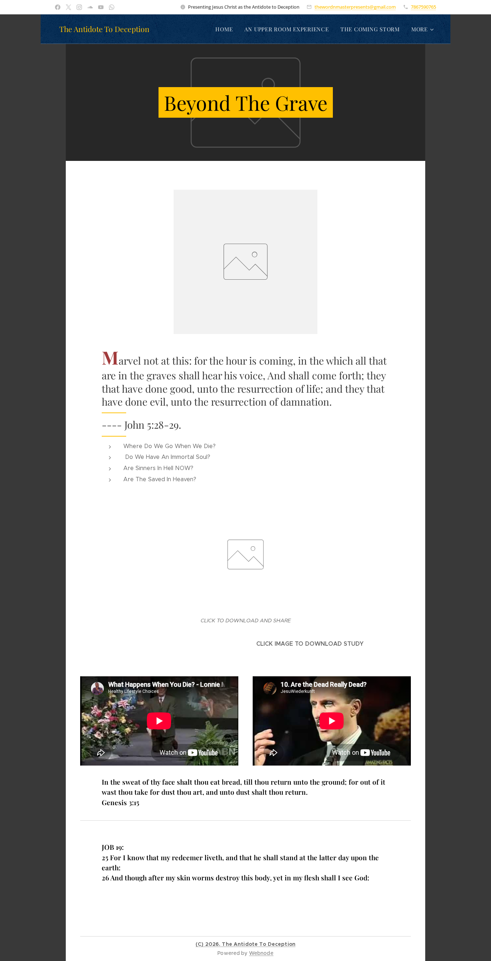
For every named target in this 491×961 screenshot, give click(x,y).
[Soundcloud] (90, 7)
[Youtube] (100, 7)
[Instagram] (79, 7)
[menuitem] (226, 29)
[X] (68, 7)
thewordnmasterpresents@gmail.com (355, 7)
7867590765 (423, 7)
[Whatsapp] (111, 7)
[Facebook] (57, 7)
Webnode (261, 953)
